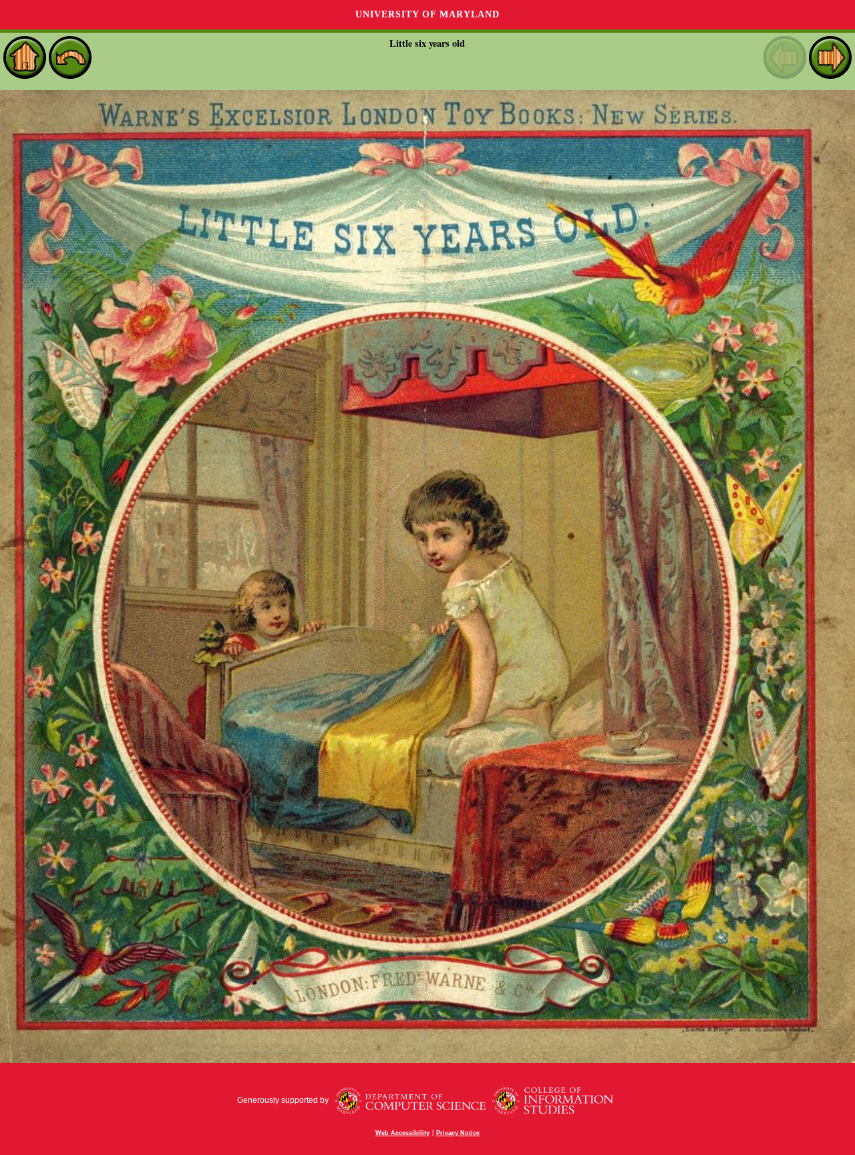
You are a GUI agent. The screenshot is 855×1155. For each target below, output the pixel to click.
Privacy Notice (458, 1133)
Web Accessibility (402, 1133)
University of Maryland (427, 14)
